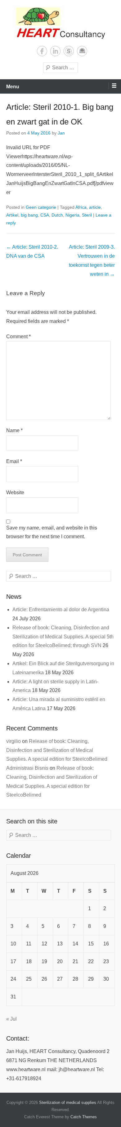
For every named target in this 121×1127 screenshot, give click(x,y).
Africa (81, 207)
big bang (29, 214)
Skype (69, 51)
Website (15, 492)
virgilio (13, 741)
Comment (18, 336)
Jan (61, 132)
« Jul (11, 1019)
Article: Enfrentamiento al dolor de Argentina (60, 609)
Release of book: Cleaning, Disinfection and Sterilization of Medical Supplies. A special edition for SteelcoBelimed (56, 750)
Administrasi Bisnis (27, 768)
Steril (87, 214)
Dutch (57, 214)
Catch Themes (83, 1117)
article (95, 207)
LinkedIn (55, 51)
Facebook (42, 51)
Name (14, 430)
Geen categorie (41, 207)
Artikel (12, 214)
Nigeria (72, 214)
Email (82, 51)
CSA (44, 214)
